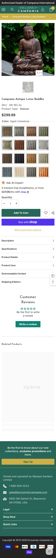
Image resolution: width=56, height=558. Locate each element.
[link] (28, 424)
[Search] (12, 9)
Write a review (28, 324)
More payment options (28, 229)
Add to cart (21, 212)
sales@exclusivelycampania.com (28, 492)
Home (5, 16)
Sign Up (28, 461)
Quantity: (7, 197)
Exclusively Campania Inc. (41, 540)
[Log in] (42, 9)
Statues (24, 108)
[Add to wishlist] (46, 213)
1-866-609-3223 (19, 485)
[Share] (52, 213)
